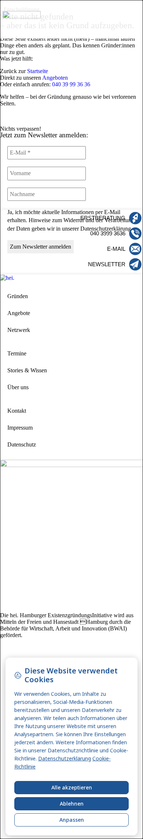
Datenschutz (21, 444)
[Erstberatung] (135, 218)
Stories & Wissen (27, 370)
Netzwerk (18, 330)
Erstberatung (102, 218)
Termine (16, 353)
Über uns (18, 387)
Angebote (18, 313)
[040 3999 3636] (135, 233)
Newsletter (106, 264)
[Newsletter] (135, 264)
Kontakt (16, 411)
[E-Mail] (135, 249)
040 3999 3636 (107, 233)
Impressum (20, 427)
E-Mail (116, 249)
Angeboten (55, 78)
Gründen (17, 296)
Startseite (37, 71)
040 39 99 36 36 (71, 84)
